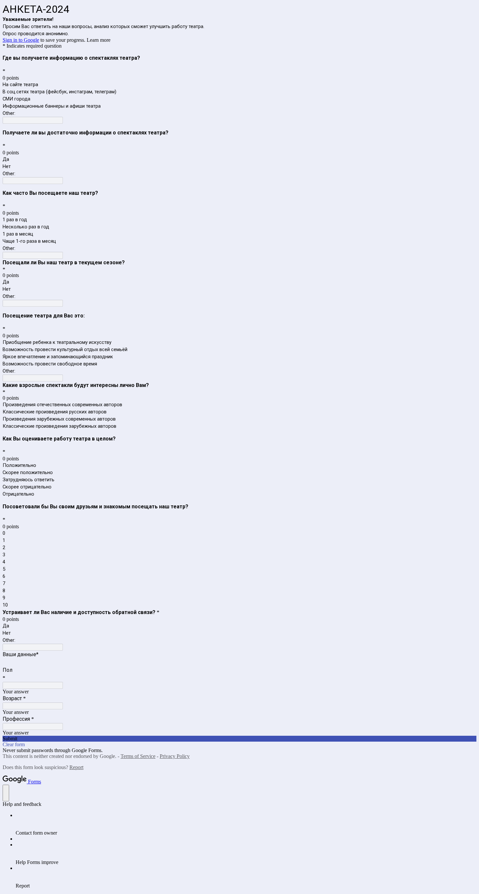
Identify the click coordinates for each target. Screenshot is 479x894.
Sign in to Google (21, 40)
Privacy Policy (175, 756)
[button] (239, 739)
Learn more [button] (98, 40)
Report (76, 767)
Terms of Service (138, 756)
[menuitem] (246, 824)
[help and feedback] (6, 793)
